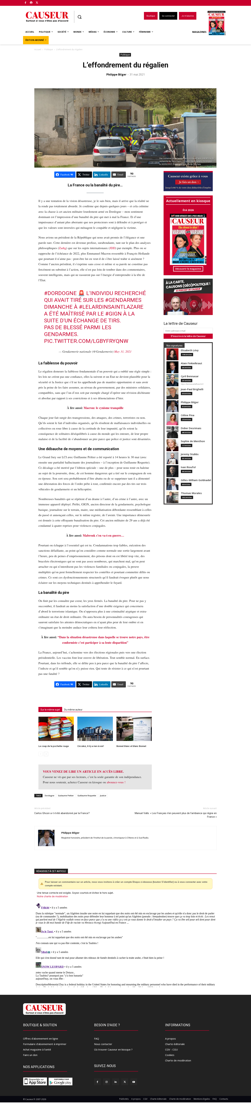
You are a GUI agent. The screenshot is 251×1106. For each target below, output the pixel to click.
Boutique (45, 2)
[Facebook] (25, 3)
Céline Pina (187, 415)
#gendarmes (123, 300)
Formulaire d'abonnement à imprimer (44, 1044)
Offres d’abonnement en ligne (40, 1038)
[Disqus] (125, 944)
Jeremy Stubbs (190, 454)
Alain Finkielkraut (191, 363)
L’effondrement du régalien (125, 65)
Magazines (199, 31)
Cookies (169, 1055)
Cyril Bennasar (190, 376)
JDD (112, 248)
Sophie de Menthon (193, 441)
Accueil (37, 49)
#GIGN (113, 313)
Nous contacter (103, 1044)
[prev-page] (40, 754)
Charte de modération (178, 1060)
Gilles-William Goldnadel (196, 480)
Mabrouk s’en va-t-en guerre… (103, 535)
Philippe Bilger (116, 74)
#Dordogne (60, 293)
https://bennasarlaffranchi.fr (192, 384)
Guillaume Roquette (87, 795)
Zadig (62, 248)
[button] (79, 17)
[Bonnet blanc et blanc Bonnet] (134, 729)
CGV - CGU (171, 1049)
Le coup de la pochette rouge (53, 746)
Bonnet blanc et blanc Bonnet (131, 746)
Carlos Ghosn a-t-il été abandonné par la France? (62, 813)
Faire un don (30, 1055)
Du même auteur (73, 709)
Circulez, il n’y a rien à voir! (90, 746)
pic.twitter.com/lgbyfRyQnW (86, 341)
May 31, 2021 (122, 351)
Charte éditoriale (175, 1044)
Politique (48, 49)
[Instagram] (106, 1081)
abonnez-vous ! (116, 782)
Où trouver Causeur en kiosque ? (113, 1049)
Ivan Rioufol (188, 467)
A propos (170, 1038)
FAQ (96, 1038)
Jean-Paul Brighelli (192, 389)
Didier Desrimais (191, 428)
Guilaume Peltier (66, 795)
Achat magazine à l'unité (37, 1049)
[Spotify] (31, 3)
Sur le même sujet (50, 709)
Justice (103, 795)
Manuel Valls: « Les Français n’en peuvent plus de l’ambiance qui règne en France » (176, 815)
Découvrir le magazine (188, 268)
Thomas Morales (191, 493)
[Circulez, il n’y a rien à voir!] (95, 729)
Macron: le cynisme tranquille (103, 408)
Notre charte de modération (52, 896)
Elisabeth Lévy (190, 350)
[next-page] (46, 754)
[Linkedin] (115, 1081)
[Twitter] (36, 3)
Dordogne (49, 795)
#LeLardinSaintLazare (111, 307)
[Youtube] (133, 1081)
